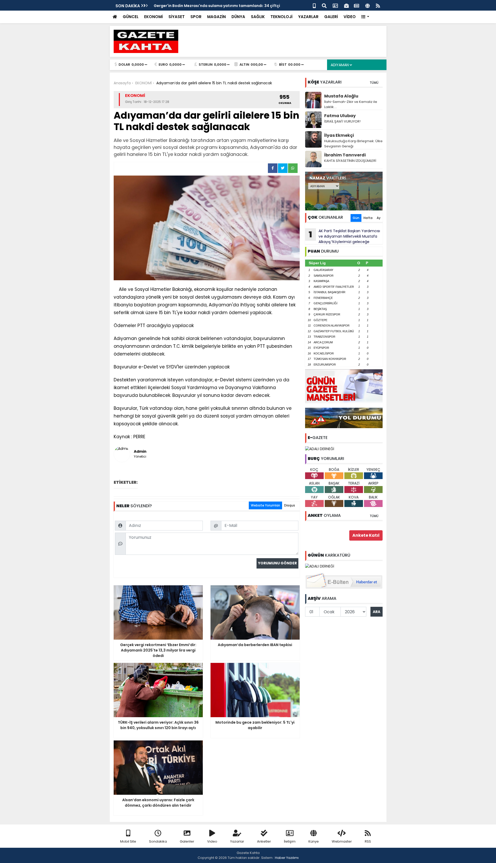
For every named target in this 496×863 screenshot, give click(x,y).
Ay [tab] (379, 218)
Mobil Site (128, 841)
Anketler (264, 841)
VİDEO (350, 16)
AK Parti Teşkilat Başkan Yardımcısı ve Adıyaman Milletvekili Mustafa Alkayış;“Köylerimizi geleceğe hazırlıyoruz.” (342, 236)
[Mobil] (314, 5)
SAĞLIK (258, 16)
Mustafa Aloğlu (341, 96)
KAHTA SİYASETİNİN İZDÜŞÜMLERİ (350, 160)
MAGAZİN (216, 16)
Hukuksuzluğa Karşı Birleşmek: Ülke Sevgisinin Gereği (353, 144)
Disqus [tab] (289, 505)
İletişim (290, 841)
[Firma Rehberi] (346, 5)
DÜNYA (238, 16)
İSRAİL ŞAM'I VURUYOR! (342, 121)
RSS (368, 841)
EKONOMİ (153, 16)
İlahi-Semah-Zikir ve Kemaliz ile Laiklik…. (350, 104)
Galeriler (187, 841)
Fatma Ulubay (340, 116)
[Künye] (367, 5)
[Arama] (324, 5)
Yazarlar (237, 841)
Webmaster (342, 841)
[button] (365, 16)
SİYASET (176, 16)
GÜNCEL (130, 16)
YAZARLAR (308, 16)
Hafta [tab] (368, 218)
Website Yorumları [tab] (265, 505)
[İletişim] (335, 5)
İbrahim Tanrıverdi (345, 155)
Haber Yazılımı (287, 857)
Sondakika (158, 841)
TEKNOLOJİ (281, 16)
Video (212, 841)
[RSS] (378, 5)
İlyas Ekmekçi (339, 135)
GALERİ (331, 16)
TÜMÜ (374, 82)
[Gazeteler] (356, 5)
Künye (313, 841)
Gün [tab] (356, 218)
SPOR (196, 16)
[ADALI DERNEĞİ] (319, 448)
